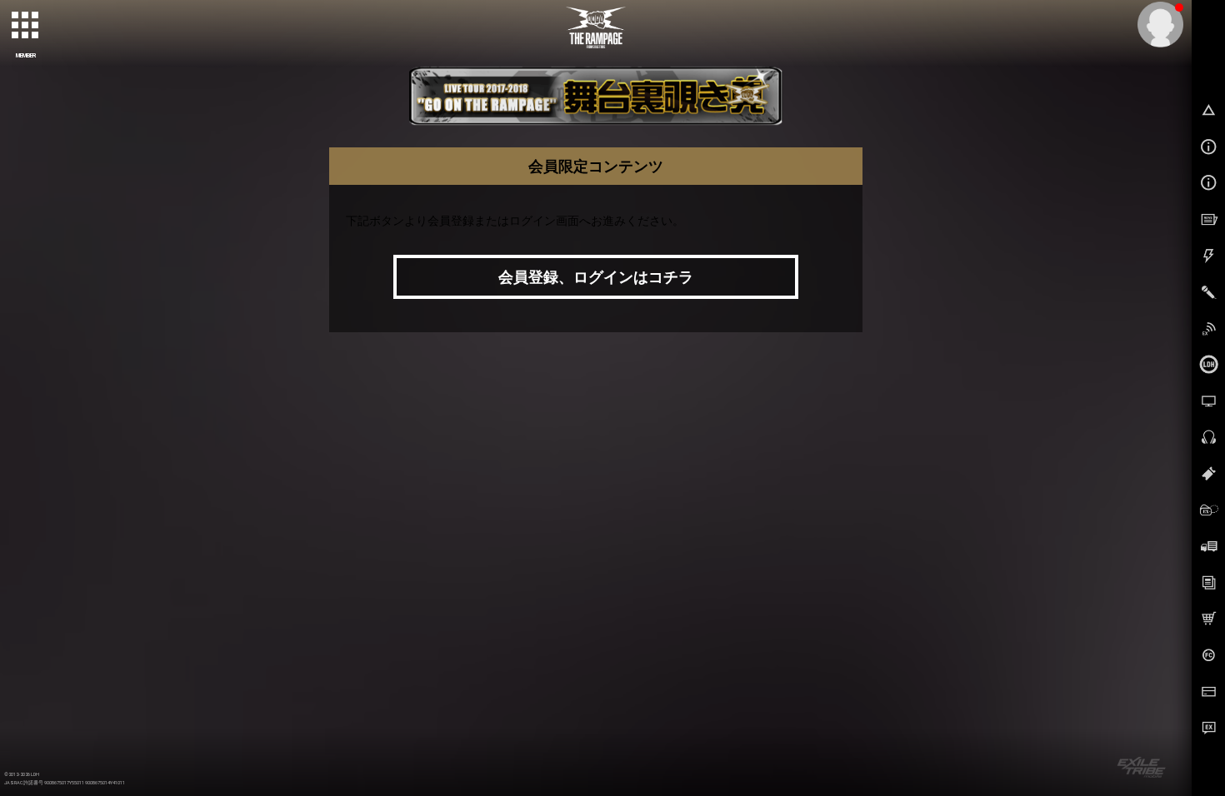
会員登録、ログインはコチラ (595, 277)
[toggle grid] (26, 25)
